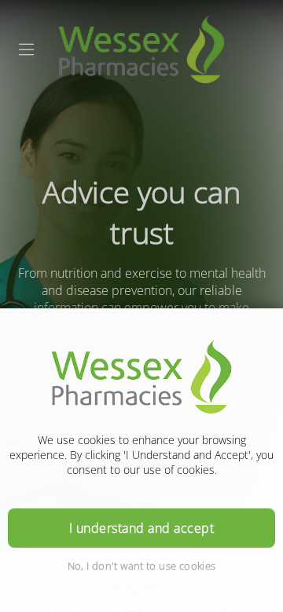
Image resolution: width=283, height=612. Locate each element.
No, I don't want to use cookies (142, 566)
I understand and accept (141, 528)
